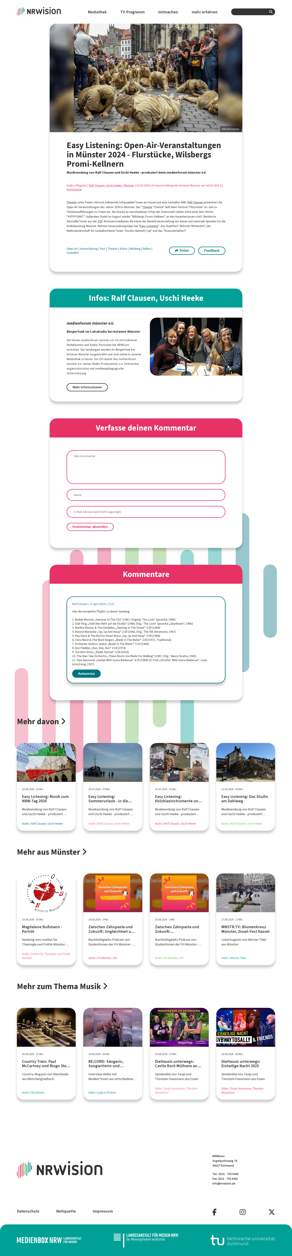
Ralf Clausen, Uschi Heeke (105, 185)
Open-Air (72, 249)
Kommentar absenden (90, 527)
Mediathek (97, 12)
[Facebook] (214, 1212)
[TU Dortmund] (243, 1240)
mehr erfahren (205, 12)
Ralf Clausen (195, 202)
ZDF (100, 221)
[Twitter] (271, 1212)
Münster (129, 185)
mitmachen (168, 12)
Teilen (183, 250)
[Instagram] (243, 1212)
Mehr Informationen (87, 387)
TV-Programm (132, 12)
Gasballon (73, 253)
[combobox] (253, 11)
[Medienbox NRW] (49, 1240)
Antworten (86, 674)
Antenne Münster (78, 354)
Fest (103, 249)
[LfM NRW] (146, 1240)
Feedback (212, 250)
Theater (72, 202)
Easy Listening (149, 226)
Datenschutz (28, 1211)
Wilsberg (135, 249)
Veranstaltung (89, 249)
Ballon (147, 249)
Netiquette (66, 1211)
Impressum (103, 1211)
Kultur (124, 249)
